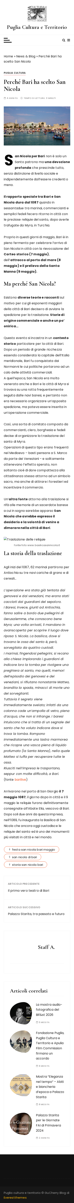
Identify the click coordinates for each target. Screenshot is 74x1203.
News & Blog (26, 56)
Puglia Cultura (15, 73)
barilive (20, 779)
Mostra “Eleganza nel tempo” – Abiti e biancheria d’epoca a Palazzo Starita (50, 1086)
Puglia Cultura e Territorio (37, 27)
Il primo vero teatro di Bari (28, 890)
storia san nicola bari (27, 865)
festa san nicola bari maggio (33, 849)
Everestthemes (15, 1197)
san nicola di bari (24, 857)
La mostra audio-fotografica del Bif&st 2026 (49, 1009)
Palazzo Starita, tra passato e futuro (36, 914)
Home (8, 56)
